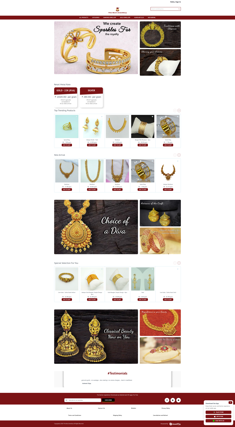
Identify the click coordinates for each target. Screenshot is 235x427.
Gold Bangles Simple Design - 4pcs (117, 292)
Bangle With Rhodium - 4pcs (142, 140)
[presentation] (175, 110)
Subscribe (108, 400)
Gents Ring (168, 140)
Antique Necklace (168, 184)
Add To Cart (66, 145)
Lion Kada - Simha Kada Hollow (66, 292)
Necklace (117, 140)
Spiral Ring (67, 140)
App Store (219, 416)
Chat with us (219, 421)
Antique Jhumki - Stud (92, 140)
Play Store (220, 412)
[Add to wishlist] (76, 117)
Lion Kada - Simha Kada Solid (168, 292)
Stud (142, 292)
